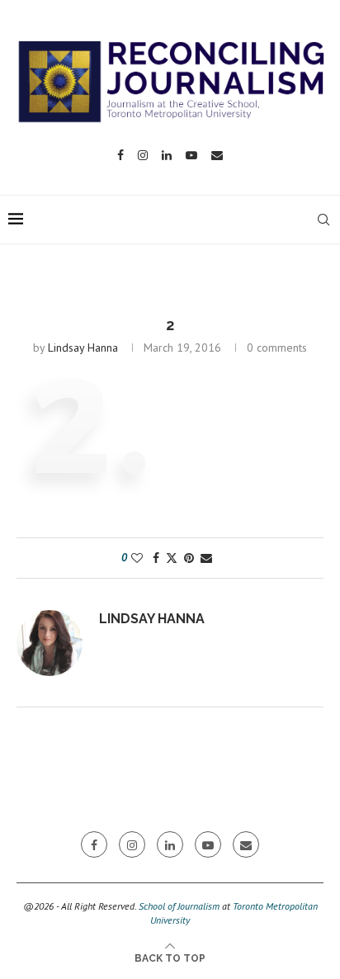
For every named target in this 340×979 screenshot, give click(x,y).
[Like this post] (137, 558)
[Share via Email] (206, 558)
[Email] (217, 155)
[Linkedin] (167, 155)
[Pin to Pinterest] (189, 558)
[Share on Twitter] (171, 558)
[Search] (323, 220)
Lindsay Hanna (83, 347)
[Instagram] (143, 155)
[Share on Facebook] (156, 558)
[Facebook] (120, 155)
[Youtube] (191, 155)
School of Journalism (179, 906)
